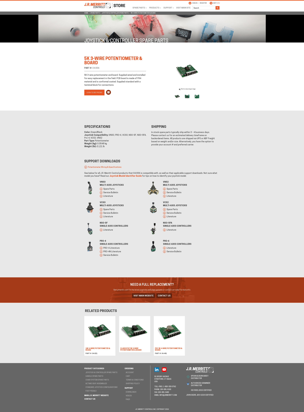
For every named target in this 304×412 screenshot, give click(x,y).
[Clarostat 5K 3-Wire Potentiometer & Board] (134, 332)
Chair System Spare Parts (97, 380)
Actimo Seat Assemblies (96, 384)
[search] (204, 8)
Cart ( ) (216, 3)
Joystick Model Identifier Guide (125, 176)
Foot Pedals (91, 391)
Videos (129, 396)
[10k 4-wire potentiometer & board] (99, 332)
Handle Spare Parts (94, 376)
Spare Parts (139, 8)
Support (167, 8)
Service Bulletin (110, 193)
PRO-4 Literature (111, 248)
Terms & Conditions (135, 380)
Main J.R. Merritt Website (96, 396)
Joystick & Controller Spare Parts (101, 373)
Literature (108, 196)
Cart (128, 376)
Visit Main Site (183, 8)
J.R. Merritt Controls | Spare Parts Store (104, 5)
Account (130, 373)
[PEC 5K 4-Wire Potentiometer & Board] (169, 332)
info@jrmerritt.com (168, 395)
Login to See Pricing (94, 92)
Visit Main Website (143, 296)
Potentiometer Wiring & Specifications (104, 167)
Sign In (194, 3)
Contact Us (164, 296)
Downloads (131, 392)
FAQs (128, 399)
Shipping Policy (133, 384)
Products (154, 8)
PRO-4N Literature (112, 252)
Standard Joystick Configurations (101, 387)
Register (203, 3)
